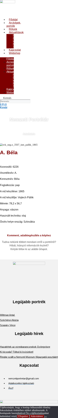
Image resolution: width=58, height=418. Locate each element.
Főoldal (13, 19)
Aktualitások (16, 32)
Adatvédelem (37, 416)
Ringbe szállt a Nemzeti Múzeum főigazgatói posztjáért (29, 357)
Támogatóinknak (22, 47)
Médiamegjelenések (24, 44)
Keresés (7, 98)
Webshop (14, 53)
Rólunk (13, 29)
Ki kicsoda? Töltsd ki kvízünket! (16, 351)
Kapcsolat (15, 49)
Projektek (18, 35)
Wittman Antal (7, 315)
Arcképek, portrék (13, 24)
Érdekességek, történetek (21, 39)
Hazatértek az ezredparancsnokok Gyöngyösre (25, 346)
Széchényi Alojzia (9, 320)
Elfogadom (23, 416)
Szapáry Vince (7, 325)
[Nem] (45, 417)
